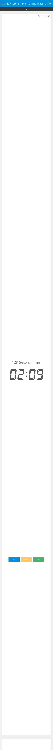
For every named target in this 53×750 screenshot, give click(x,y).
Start (38, 559)
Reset (26, 559)
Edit (14, 559)
